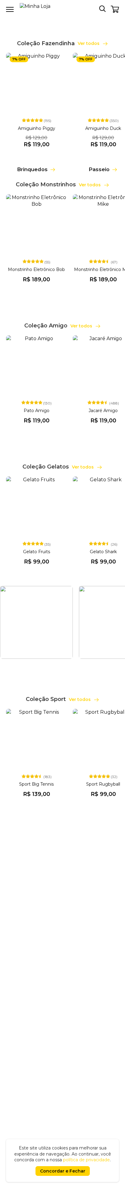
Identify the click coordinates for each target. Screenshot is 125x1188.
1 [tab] (59, 20)
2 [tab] (66, 20)
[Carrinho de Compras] (115, 9)
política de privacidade (86, 1160)
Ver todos (89, 43)
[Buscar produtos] (102, 8)
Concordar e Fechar (62, 1171)
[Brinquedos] (36, 163)
